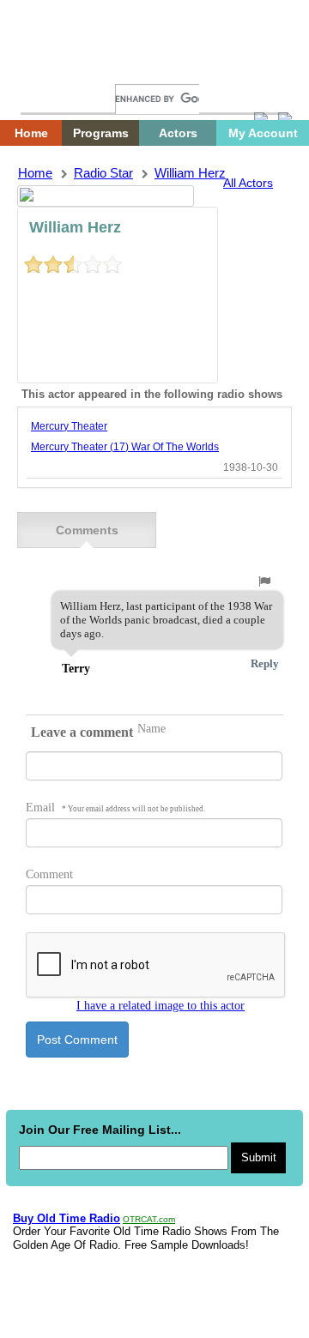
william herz (190, 173)
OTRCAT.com (149, 1219)
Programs (101, 133)
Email (115, 807)
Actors (178, 133)
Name (151, 728)
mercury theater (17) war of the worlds (125, 447)
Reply (265, 663)
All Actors (248, 183)
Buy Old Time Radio (66, 1218)
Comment (49, 874)
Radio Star (103, 173)
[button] (264, 582)
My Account (263, 133)
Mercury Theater (69, 426)
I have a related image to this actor (160, 1005)
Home (47, 66)
